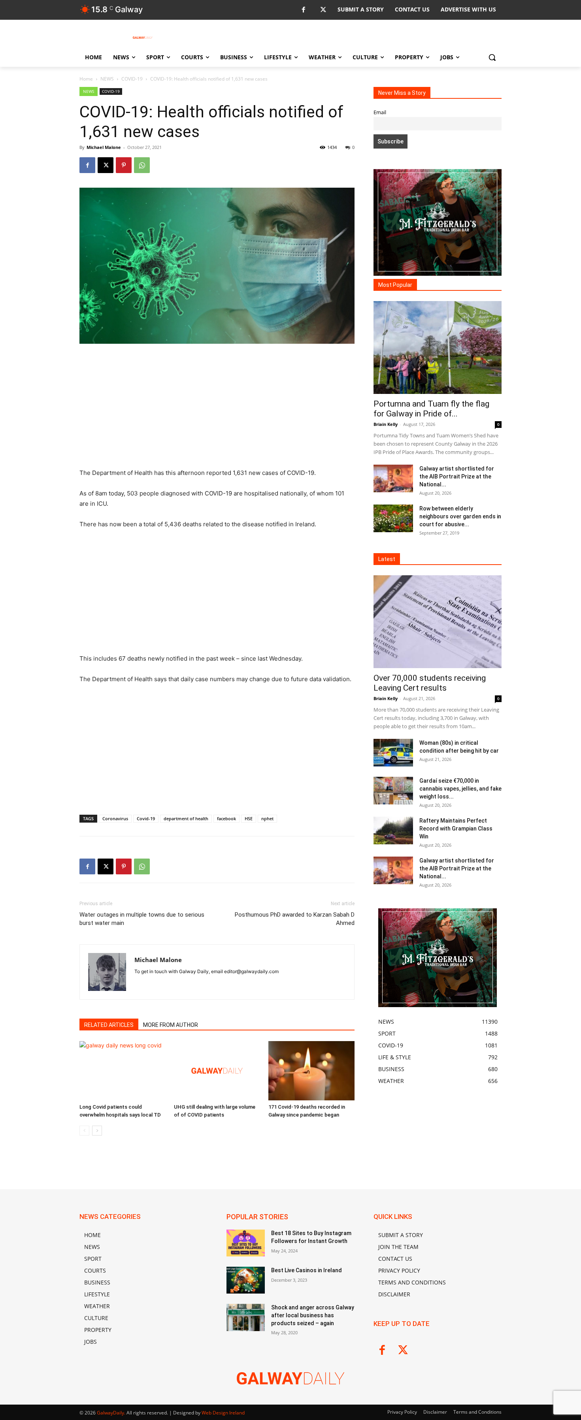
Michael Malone (104, 147)
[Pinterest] (124, 165)
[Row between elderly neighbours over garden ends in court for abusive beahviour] (393, 518)
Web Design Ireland (223, 1412)
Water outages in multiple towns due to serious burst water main (141, 919)
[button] (492, 57)
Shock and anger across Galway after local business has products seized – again (312, 1315)
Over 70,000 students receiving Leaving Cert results (430, 683)
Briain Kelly (386, 424)
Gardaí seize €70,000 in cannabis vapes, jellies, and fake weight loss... (460, 789)
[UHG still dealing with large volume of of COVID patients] (217, 1070)
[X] (323, 10)
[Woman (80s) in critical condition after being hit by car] (393, 752)
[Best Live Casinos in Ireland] (245, 1280)
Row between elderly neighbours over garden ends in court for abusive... (460, 516)
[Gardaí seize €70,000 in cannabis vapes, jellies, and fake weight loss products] (393, 790)
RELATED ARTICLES (109, 1025)
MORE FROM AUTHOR (170, 1025)
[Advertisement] (217, 409)
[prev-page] (84, 1131)
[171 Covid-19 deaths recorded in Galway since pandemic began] (311, 1070)
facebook (226, 818)
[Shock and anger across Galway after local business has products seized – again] (245, 1317)
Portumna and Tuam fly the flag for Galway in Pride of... (431, 408)
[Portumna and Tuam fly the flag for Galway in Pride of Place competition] (438, 347)
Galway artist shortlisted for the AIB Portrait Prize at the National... (456, 476)
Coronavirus (115, 818)
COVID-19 (132, 78)
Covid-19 (146, 818)
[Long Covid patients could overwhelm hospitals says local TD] (122, 1070)
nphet (267, 818)
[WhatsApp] (142, 165)
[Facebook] (303, 10)
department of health (186, 818)
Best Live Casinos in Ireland (306, 1270)
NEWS (107, 78)
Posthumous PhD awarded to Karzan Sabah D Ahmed (295, 919)
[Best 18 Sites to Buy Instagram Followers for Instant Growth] (245, 1243)
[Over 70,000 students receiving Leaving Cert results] (438, 621)
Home (86, 78)
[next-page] (97, 1131)
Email (380, 112)
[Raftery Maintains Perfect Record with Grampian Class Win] (393, 830)
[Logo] (142, 37)
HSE (249, 818)
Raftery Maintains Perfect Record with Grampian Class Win (455, 828)
